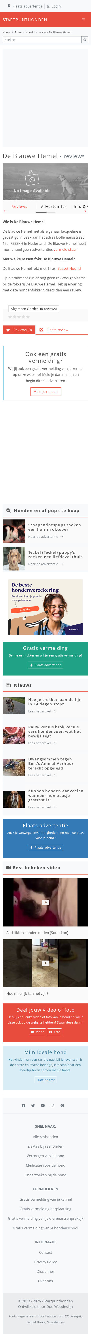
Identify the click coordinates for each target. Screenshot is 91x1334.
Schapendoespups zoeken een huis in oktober (54, 527)
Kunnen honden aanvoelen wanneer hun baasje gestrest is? (56, 795)
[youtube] (43, 1105)
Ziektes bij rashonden (45, 1146)
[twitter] (33, 1105)
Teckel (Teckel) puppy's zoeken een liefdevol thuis (55, 554)
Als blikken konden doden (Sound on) (37, 932)
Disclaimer (45, 1271)
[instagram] (52, 1105)
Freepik (76, 1316)
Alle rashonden (45, 1136)
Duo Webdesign (59, 1306)
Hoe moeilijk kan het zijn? (27, 993)
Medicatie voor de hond (45, 1165)
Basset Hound (69, 268)
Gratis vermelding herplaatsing (45, 1208)
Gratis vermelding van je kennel (45, 1199)
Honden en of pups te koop (47, 510)
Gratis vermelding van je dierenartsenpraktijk (45, 1218)
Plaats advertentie (27, 6)
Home (6, 32)
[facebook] (23, 1105)
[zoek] (84, 39)
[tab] (19, 330)
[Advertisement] (45, 97)
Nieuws (23, 685)
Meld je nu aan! (46, 391)
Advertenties (54, 206)
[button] (85, 212)
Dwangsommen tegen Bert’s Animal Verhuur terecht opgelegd (51, 763)
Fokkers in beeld (24, 32)
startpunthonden (7, 19)
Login (56, 6)
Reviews (19, 206)
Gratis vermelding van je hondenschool (45, 1228)
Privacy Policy (45, 1261)
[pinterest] (62, 1105)
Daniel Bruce (36, 1322)
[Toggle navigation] (83, 19)
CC (67, 1316)
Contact (45, 1252)
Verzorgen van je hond (45, 1155)
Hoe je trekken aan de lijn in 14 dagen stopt (55, 701)
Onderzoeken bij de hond (45, 1175)
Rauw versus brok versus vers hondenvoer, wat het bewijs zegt (54, 731)
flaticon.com (54, 1316)
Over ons (45, 1280)
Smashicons (56, 1322)
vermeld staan (66, 249)
